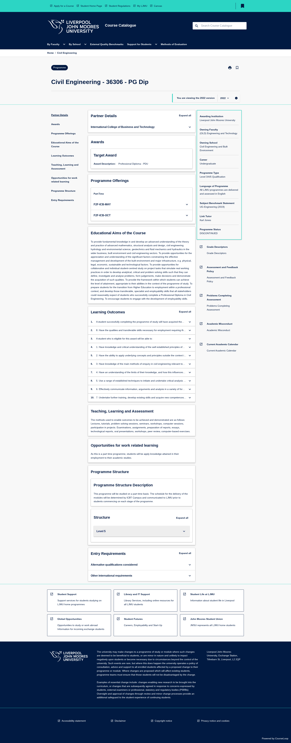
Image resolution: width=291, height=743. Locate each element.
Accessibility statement (74, 720)
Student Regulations (119, 6)
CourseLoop (281, 738)
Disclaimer (120, 720)
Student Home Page (91, 6)
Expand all (185, 115)
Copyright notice (163, 720)
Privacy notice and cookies (215, 720)
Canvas (158, 6)
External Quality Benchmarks (106, 44)
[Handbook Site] (68, 657)
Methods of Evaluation (174, 44)
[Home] (73, 27)
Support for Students (139, 44)
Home (50, 52)
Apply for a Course (64, 6)
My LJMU (142, 6)
